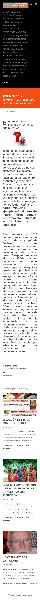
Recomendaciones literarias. (15, 369)
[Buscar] (31, 4)
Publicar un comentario (24, 445)
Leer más (6, 448)
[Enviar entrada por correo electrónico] (4, 373)
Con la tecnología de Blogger (21, 595)
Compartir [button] (7, 376)
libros (14, 366)
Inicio (6, 82)
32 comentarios (20, 583)
